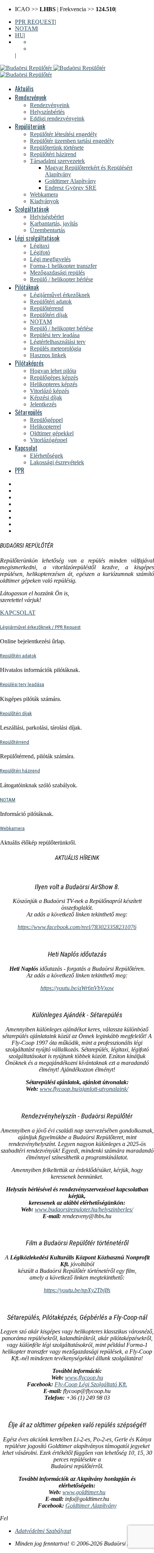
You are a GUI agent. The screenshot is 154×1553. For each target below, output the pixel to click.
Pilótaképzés (29, 363)
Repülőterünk (30, 126)
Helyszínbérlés (47, 112)
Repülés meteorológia (55, 348)
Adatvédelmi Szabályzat (43, 1531)
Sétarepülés (28, 412)
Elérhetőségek (46, 455)
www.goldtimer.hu (83, 1492)
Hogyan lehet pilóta (53, 371)
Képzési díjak (46, 397)
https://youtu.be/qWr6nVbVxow (77, 988)
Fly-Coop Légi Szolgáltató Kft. (91, 1384)
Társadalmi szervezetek (57, 161)
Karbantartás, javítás (54, 223)
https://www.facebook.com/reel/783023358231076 (77, 927)
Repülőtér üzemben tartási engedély (72, 141)
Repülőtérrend (47, 308)
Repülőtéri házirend (53, 154)
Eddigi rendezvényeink (57, 118)
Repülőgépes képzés (54, 377)
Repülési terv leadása (55, 335)
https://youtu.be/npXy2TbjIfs (77, 1290)
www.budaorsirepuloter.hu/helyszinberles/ (84, 1209)
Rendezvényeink (50, 105)
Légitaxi (39, 246)
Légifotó (40, 252)
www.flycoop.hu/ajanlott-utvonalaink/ (84, 1089)
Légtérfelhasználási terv (58, 342)
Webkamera (44, 194)
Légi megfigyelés (50, 259)
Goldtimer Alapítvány (70, 181)
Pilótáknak (27, 287)
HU (19, 35)
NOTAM (26, 28)
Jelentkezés (43, 404)
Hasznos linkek (48, 355)
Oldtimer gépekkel (52, 433)
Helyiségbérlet (47, 217)
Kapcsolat (26, 448)
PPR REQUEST (35, 22)
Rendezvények (30, 97)
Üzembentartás (47, 230)
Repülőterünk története (57, 147)
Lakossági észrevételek (57, 462)
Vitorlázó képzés (49, 391)
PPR (19, 470)
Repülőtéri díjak (49, 315)
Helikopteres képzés (53, 384)
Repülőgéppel (46, 420)
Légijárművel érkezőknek (60, 295)
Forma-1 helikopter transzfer (63, 266)
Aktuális (24, 88)
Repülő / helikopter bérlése (61, 279)
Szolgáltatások (32, 209)
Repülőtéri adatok (51, 301)
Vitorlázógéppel (48, 440)
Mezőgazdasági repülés (57, 272)
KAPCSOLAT (18, 612)
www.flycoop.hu (84, 1377)
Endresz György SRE (70, 188)
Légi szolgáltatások (37, 238)
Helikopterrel (45, 426)
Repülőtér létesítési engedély (63, 134)
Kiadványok (44, 201)
